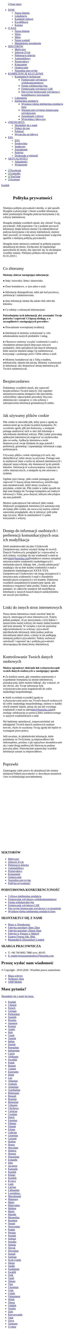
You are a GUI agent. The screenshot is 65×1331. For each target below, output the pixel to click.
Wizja (18, 34)
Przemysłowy (22, 61)
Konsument (21, 64)
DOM (11, 9)
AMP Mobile (15, 981)
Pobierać (19, 131)
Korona (19, 25)
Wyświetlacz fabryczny (33, 119)
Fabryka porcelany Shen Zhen (24, 927)
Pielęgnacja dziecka (25, 55)
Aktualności (21, 161)
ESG (10, 137)
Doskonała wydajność (26, 155)
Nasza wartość (22, 40)
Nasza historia (22, 12)
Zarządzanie (21, 149)
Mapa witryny (15, 975)
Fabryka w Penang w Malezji (23, 933)
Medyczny (20, 49)
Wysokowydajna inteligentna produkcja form (31, 911)
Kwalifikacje (21, 22)
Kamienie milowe (24, 19)
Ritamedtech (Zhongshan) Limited (26, 939)
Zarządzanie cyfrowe (32, 116)
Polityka (19, 152)
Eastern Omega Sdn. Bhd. (22, 936)
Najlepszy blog (16, 978)
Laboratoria (21, 97)
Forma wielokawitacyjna (34, 85)
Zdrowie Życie (22, 52)
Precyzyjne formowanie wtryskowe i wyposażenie (34, 908)
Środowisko (21, 143)
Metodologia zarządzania (28, 43)
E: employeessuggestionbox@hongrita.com (31, 955)
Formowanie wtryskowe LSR (37, 88)
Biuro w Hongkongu (19, 924)
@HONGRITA (16, 122)
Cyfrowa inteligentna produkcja (24, 896)
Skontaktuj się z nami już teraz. (17, 996)
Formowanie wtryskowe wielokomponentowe (34, 81)
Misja (17, 37)
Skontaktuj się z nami (26, 125)
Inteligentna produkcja (26, 100)
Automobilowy (23, 58)
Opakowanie (21, 67)
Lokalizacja (21, 16)
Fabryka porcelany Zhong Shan (24, 930)
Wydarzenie (21, 164)
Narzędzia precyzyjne (26, 70)
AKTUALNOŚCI (18, 158)
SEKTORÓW (15, 46)
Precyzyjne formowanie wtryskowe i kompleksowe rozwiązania (40, 93)
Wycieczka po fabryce (26, 134)
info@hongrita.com (18, 558)
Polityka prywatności (19, 883)
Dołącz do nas (22, 128)
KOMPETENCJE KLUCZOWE (25, 73)
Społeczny (20, 146)
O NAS (12, 28)
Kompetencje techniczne (27, 76)
